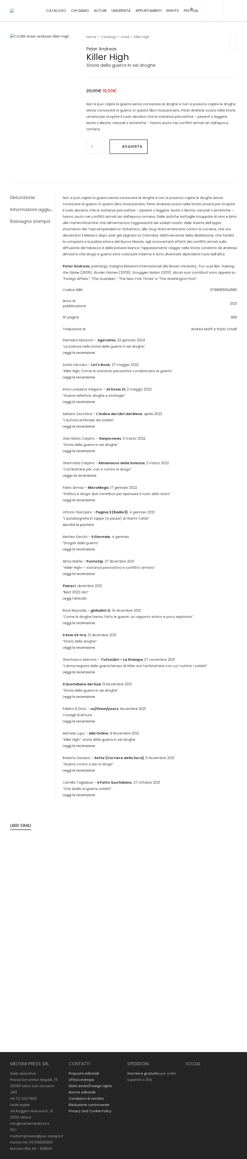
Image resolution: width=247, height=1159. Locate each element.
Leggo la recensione (79, 475)
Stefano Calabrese (143, 1017)
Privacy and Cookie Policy (90, 1111)
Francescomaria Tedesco (205, 906)
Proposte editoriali (84, 1073)
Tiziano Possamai (84, 863)
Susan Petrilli (80, 955)
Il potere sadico (30, 968)
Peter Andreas (101, 49)
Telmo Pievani (195, 961)
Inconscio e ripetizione (94, 870)
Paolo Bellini (52, 961)
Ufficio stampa (81, 1079)
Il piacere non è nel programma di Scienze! (34, 876)
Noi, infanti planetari (205, 864)
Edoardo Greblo (140, 857)
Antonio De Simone (143, 955)
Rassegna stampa (30, 221)
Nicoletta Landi (26, 863)
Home (91, 36)
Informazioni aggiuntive (31, 209)
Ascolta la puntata (78, 524)
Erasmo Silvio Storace (32, 955)
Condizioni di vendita (86, 1098)
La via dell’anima (145, 962)
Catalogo (109, 36)
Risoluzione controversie (89, 1104)
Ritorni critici (27, 1017)
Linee (125, 36)
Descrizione (22, 197)
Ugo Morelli (193, 857)
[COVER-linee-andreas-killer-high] (18, 43)
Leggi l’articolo (75, 598)
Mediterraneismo (202, 913)
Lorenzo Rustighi (27, 961)
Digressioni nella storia (94, 962)
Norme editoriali (82, 1092)
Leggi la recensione (79, 352)
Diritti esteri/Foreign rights (90, 1086)
